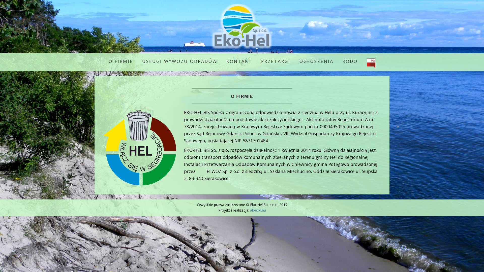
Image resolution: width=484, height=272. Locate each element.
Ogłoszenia (316, 61)
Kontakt (239, 61)
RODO (350, 61)
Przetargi (275, 61)
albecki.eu (258, 210)
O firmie (121, 61)
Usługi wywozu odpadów (179, 61)
